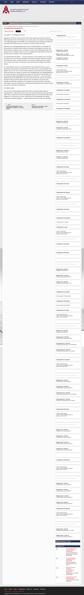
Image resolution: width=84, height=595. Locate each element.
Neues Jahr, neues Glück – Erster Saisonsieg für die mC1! (40, 107)
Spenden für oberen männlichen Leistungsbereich (70, 569)
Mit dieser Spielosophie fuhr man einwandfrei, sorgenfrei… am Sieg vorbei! (14, 107)
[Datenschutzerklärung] (18, 591)
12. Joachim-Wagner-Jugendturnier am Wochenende (71, 559)
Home (5, 26)
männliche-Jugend (11, 26)
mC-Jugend (19, 26)
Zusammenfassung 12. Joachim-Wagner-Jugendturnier (71, 550)
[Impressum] (7, 591)
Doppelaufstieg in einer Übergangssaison (21, 23)
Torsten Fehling (9, 31)
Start (5, 2)
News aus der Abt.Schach (64, 541)
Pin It (25, 31)
